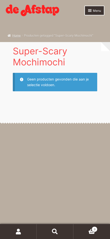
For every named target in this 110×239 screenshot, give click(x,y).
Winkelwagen (84, 228)
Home (16, 35)
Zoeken (55, 231)
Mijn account (18, 231)
